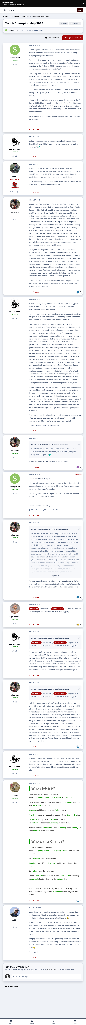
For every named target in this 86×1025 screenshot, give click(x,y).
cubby (14, 920)
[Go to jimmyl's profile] (15, 787)
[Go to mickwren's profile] (15, 204)
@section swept (57, 609)
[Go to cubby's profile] (15, 912)
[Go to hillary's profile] (15, 168)
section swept (14, 149)
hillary (14, 176)
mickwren (15, 212)
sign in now (51, 970)
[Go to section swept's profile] (15, 141)
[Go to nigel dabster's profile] (15, 608)
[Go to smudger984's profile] (6, 30)
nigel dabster (14, 617)
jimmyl (15, 795)
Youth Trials (38, 30)
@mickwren (34, 609)
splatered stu (59, 529)
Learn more (4, 4)
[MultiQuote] (30, 129)
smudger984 (13, 30)
